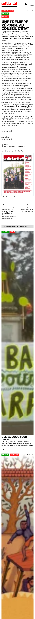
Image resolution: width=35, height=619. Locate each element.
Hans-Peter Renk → (7, 139)
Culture (12, 232)
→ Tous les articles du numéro (11, 197)
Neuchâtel (5, 13)
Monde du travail (7, 10)
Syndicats (5, 16)
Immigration (14, 454)
